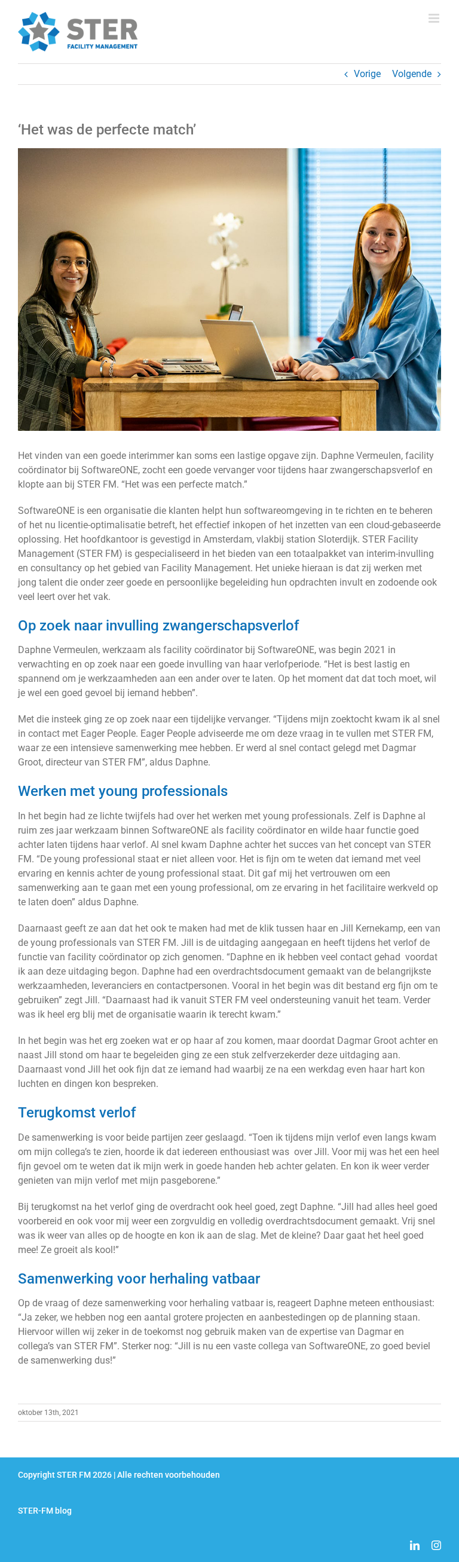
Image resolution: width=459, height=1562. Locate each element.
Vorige (367, 73)
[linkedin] (415, 1545)
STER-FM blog (45, 1510)
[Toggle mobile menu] (435, 18)
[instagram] (436, 1545)
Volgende (412, 73)
